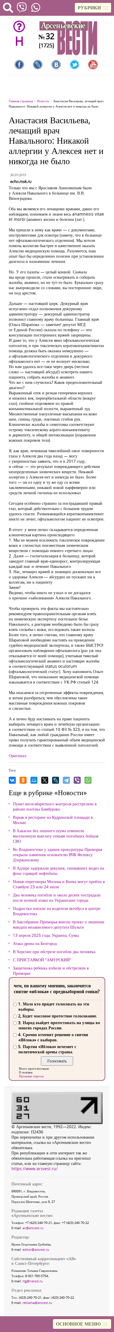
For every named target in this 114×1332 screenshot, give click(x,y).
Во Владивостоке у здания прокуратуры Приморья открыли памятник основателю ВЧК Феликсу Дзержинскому (57, 855)
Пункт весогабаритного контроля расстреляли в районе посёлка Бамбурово (55, 806)
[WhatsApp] (87, 780)
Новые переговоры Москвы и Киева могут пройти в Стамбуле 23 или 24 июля (59, 884)
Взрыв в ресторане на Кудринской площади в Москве (53, 820)
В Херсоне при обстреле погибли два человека (54, 951)
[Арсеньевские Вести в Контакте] (56, 64)
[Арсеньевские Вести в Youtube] (93, 64)
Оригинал (17, 755)
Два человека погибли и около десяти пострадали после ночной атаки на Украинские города (57, 897)
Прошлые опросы (31, 1076)
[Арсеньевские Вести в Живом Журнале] (37, 64)
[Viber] (77, 780)
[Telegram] (66, 780)
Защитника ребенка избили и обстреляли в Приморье (51, 970)
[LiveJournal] (55, 780)
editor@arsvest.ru (36, 1249)
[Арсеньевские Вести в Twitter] (74, 64)
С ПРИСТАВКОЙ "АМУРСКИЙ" (42, 959)
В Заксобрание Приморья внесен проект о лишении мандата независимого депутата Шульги (58, 924)
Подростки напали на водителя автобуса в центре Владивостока (56, 911)
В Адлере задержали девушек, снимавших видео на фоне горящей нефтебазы (58, 871)
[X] (44, 780)
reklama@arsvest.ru (37, 1302)
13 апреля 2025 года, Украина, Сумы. (46, 935)
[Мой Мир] (33, 780)
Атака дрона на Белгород (35, 943)
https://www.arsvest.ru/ (34, 1168)
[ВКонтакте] (12, 780)
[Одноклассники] (23, 780)
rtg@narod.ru (33, 1281)
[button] (93, 8)
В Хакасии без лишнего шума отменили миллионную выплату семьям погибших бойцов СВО (56, 836)
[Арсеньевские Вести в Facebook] (19, 64)
